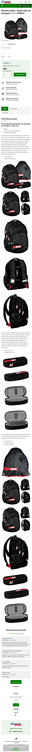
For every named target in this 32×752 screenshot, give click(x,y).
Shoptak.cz (22, 744)
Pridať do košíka (20, 74)
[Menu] (2, 6)
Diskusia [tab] (5, 113)
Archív (16, 705)
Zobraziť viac (16, 682)
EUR (21, 2)
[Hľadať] (29, 2)
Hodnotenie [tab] (13, 109)
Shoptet (14, 744)
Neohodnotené (11, 44)
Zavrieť (25, 59)
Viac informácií (22, 747)
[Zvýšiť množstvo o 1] (11, 74)
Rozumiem (15, 749)
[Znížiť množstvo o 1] (4, 74)
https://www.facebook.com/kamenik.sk (15, 715)
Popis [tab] (4, 109)
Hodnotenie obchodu (16, 630)
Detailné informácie (6, 47)
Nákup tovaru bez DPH (16, 697)
